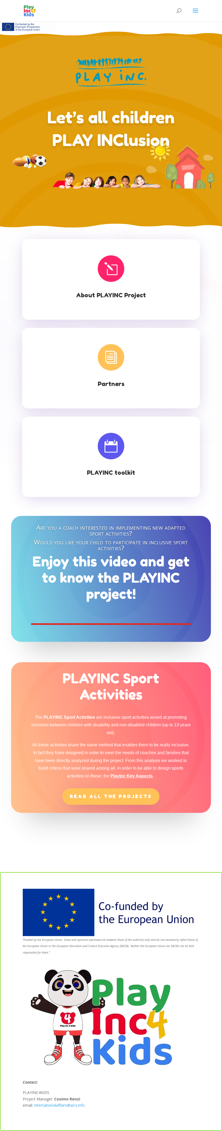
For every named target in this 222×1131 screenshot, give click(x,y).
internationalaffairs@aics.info (59, 1105)
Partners (111, 383)
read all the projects (111, 796)
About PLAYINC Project (111, 295)
